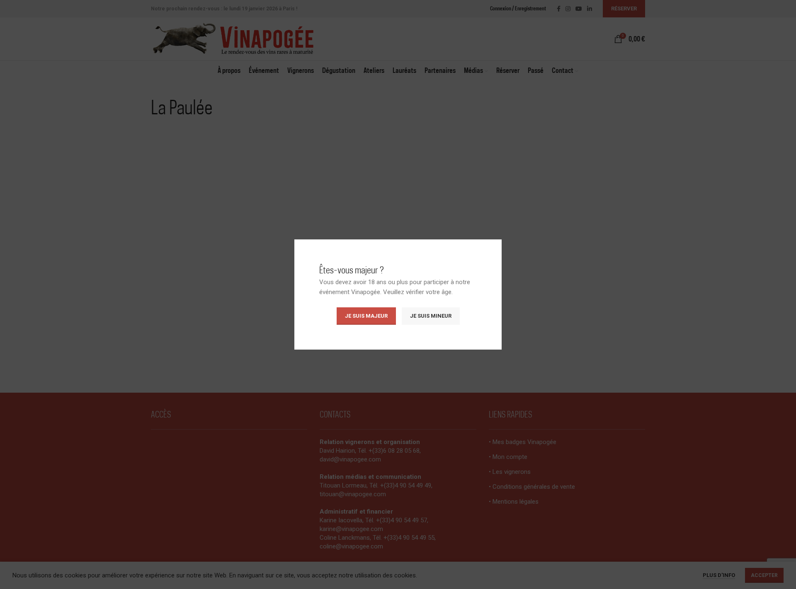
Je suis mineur (430, 316)
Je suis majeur (366, 316)
